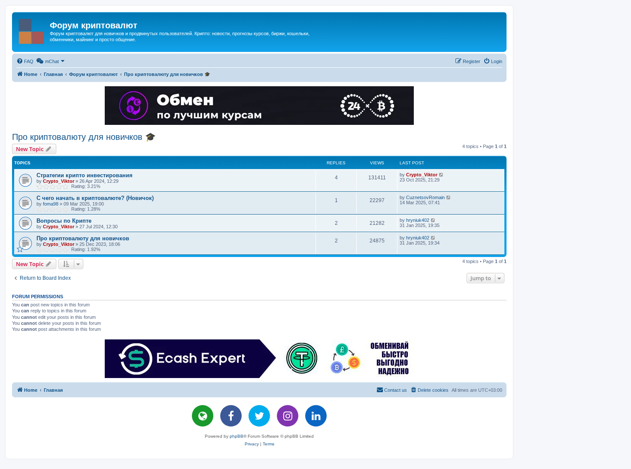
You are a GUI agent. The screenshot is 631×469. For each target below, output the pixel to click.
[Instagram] (287, 416)
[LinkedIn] (316, 416)
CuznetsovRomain (425, 197)
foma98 (50, 203)
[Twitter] (259, 416)
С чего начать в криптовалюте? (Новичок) (95, 198)
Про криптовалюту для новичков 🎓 (84, 137)
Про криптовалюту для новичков (82, 238)
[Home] (32, 29)
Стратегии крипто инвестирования (84, 175)
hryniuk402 (417, 220)
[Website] (202, 416)
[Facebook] (231, 416)
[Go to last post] (441, 174)
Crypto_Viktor (58, 181)
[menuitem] (24, 61)
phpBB (236, 436)
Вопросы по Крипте (63, 221)
